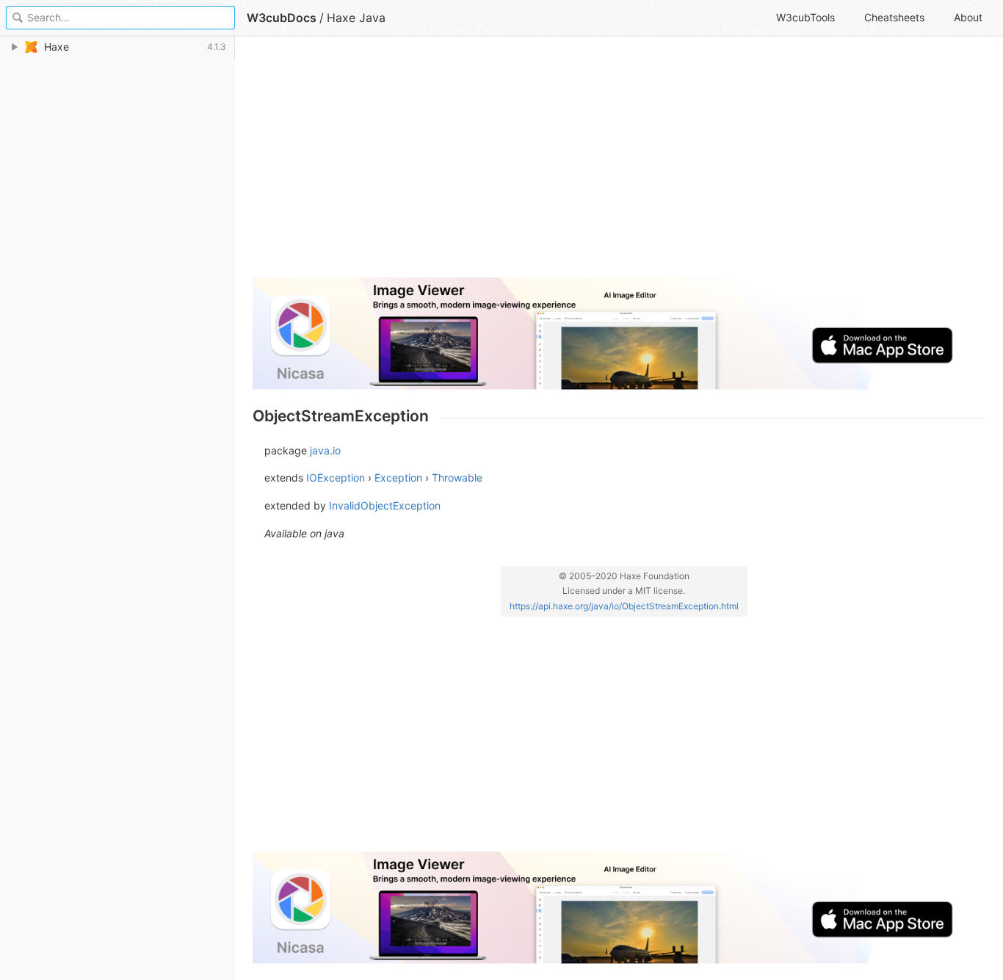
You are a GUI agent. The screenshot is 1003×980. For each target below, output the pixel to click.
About (968, 17)
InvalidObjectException (385, 505)
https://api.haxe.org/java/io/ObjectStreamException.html (624, 605)
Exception (398, 477)
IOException (335, 477)
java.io (325, 450)
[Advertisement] (618, 163)
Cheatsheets (894, 17)
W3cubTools (805, 17)
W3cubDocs (281, 17)
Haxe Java (356, 17)
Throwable (457, 477)
